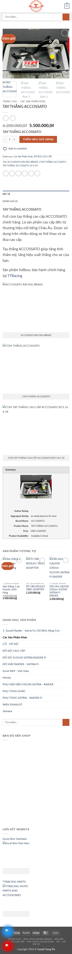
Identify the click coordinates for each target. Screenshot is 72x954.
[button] (5, 6)
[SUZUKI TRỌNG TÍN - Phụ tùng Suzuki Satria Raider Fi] (36, 6)
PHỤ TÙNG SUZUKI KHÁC (40, 942)
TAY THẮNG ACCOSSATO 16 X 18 (20, 166)
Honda (7, 677)
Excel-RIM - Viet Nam (16, 671)
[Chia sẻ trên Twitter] (18, 173)
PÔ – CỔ (61, 942)
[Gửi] (66, 17)
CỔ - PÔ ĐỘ (10, 644)
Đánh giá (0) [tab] (10, 201)
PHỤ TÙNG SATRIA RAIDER (37, 939)
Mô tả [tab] (6, 194)
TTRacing (14, 276)
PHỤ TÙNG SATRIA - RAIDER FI (22, 697)
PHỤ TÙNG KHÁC (14, 691)
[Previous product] (12, 118)
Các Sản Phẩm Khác (33, 101)
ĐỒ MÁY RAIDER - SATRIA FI (21, 664)
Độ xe (36, 944)
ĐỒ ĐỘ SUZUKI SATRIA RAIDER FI (24, 657)
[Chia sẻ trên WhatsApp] (6, 173)
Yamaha (7, 711)
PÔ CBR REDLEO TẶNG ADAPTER (35, 588)
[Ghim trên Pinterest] (31, 173)
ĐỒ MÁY (59, 939)
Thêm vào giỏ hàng (38, 139)
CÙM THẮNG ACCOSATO (52, 162)
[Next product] (5, 118)
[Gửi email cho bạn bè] (25, 173)
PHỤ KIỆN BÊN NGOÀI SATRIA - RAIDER (28, 684)
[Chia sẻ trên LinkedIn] (37, 173)
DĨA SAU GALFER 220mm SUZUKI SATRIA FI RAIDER (59, 591)
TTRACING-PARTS (14, 881)
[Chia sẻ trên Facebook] (12, 173)
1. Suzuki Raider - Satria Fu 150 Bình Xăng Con (31, 630)
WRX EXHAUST (12, 704)
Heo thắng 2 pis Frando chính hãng (11, 589)
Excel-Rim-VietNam (15, 839)
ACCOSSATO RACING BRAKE (23, 162)
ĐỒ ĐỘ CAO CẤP (43, 157)
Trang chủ (10, 101)
